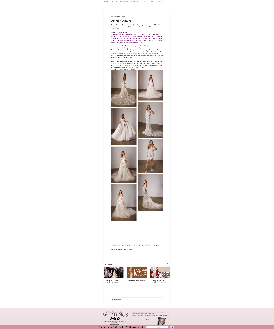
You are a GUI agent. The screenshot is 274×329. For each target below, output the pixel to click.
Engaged (120, 249)
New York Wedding (128, 249)
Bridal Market (156, 245)
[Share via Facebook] (111, 254)
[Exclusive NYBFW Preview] (137, 272)
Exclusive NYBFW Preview (136, 280)
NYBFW (141, 245)
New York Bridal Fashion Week (129, 245)
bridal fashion (114, 249)
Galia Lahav (147, 245)
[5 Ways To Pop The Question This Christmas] (160, 272)
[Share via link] (121, 254)
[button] (168, 4)
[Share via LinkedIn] (118, 254)
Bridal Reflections (116, 245)
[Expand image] (124, 88)
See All (169, 263)
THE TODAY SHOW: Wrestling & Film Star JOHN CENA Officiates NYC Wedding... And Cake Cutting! (113, 281)
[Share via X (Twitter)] (114, 254)
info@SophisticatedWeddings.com (146, 313)
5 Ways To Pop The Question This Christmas (159, 281)
